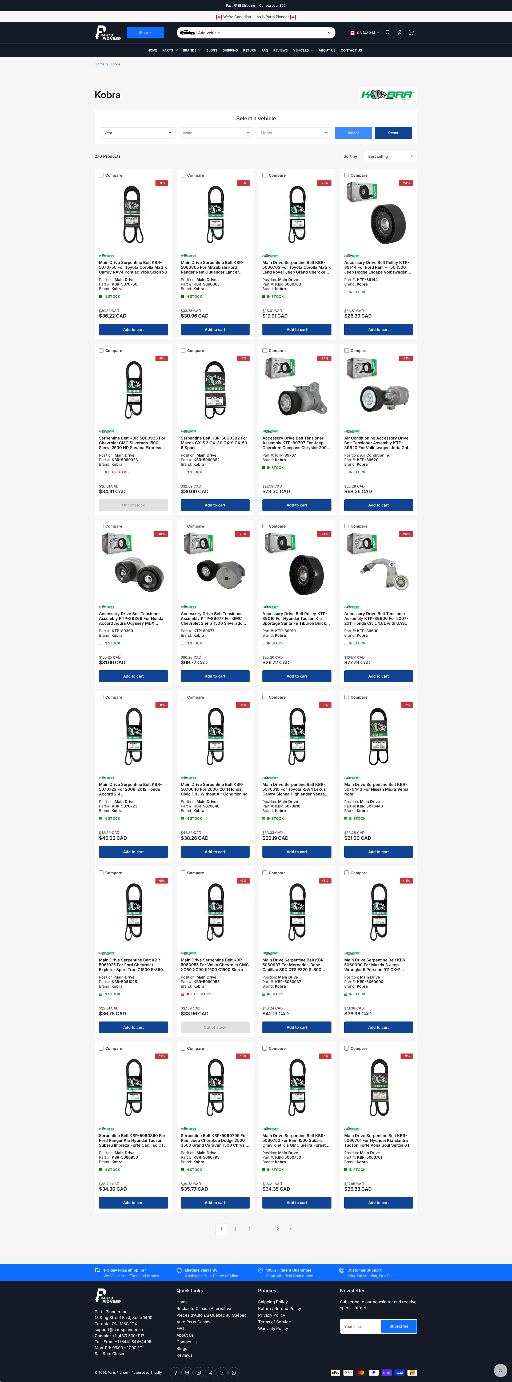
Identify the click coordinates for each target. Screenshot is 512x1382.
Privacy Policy (271, 1315)
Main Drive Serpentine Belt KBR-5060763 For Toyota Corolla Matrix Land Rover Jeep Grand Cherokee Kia (296, 269)
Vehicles (301, 50)
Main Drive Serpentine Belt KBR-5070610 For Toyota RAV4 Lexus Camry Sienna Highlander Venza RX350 (294, 791)
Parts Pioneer (118, 1373)
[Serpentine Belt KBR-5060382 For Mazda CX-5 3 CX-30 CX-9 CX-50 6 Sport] (215, 390)
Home (152, 50)
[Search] (388, 32)
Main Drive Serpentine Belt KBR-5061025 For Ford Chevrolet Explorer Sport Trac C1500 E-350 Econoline (131, 967)
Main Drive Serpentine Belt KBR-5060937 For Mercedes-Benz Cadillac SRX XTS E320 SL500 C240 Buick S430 (293, 967)
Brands (190, 50)
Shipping (230, 50)
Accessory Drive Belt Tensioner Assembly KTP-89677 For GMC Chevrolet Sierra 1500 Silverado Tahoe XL (211, 621)
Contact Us (351, 50)
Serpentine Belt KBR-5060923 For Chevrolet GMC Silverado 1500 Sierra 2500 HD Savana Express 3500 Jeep (132, 445)
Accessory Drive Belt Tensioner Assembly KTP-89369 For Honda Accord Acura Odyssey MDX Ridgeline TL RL (131, 621)
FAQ (265, 50)
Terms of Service (274, 1321)
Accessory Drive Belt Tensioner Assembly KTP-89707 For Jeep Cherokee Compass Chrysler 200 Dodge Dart (294, 445)
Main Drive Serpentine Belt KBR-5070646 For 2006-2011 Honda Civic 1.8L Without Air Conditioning (214, 789)
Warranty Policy (273, 1328)
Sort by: (351, 156)
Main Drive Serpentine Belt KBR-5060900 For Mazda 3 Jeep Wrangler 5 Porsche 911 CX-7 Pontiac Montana (375, 967)
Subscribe (399, 1326)
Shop (143, 32)
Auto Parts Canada (194, 1321)
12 (277, 1228)
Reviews (280, 50)
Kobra (115, 64)
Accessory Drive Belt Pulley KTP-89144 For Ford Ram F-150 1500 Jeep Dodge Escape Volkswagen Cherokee (376, 269)
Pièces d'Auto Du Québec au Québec (212, 1315)
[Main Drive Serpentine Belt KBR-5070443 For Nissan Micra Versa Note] (378, 736)
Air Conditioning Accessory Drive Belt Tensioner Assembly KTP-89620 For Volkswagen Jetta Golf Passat (377, 445)
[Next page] (290, 1229)
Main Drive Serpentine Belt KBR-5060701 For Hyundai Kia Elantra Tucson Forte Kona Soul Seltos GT (377, 1140)
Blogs (211, 50)
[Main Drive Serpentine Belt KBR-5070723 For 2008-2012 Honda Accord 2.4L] (133, 736)
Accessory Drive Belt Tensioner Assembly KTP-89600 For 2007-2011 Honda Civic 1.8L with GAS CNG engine (376, 621)
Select (353, 132)
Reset (393, 132)
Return (249, 50)
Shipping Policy (273, 1301)
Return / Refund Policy (279, 1308)
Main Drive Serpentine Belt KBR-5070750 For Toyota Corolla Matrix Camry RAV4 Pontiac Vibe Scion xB (133, 267)
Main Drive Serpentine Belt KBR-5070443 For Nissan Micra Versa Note (376, 789)
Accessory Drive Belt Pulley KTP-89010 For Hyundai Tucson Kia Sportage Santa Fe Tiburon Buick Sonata (294, 621)
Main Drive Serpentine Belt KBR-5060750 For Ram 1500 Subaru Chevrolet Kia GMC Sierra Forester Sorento (296, 1143)
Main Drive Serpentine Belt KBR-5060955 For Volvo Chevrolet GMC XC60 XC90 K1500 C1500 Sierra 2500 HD (215, 967)
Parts (167, 50)
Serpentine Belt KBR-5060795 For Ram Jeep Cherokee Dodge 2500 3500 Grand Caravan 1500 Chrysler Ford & (215, 1143)
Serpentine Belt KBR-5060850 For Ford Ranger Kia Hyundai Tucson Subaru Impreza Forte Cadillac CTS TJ (133, 1143)
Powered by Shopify (146, 1373)
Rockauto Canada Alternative (204, 1308)
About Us (327, 50)
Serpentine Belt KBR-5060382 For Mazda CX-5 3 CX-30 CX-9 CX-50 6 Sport (214, 442)
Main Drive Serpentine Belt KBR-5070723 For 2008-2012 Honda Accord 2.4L (130, 789)
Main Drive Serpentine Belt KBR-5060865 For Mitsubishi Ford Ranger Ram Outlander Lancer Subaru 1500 (212, 269)
